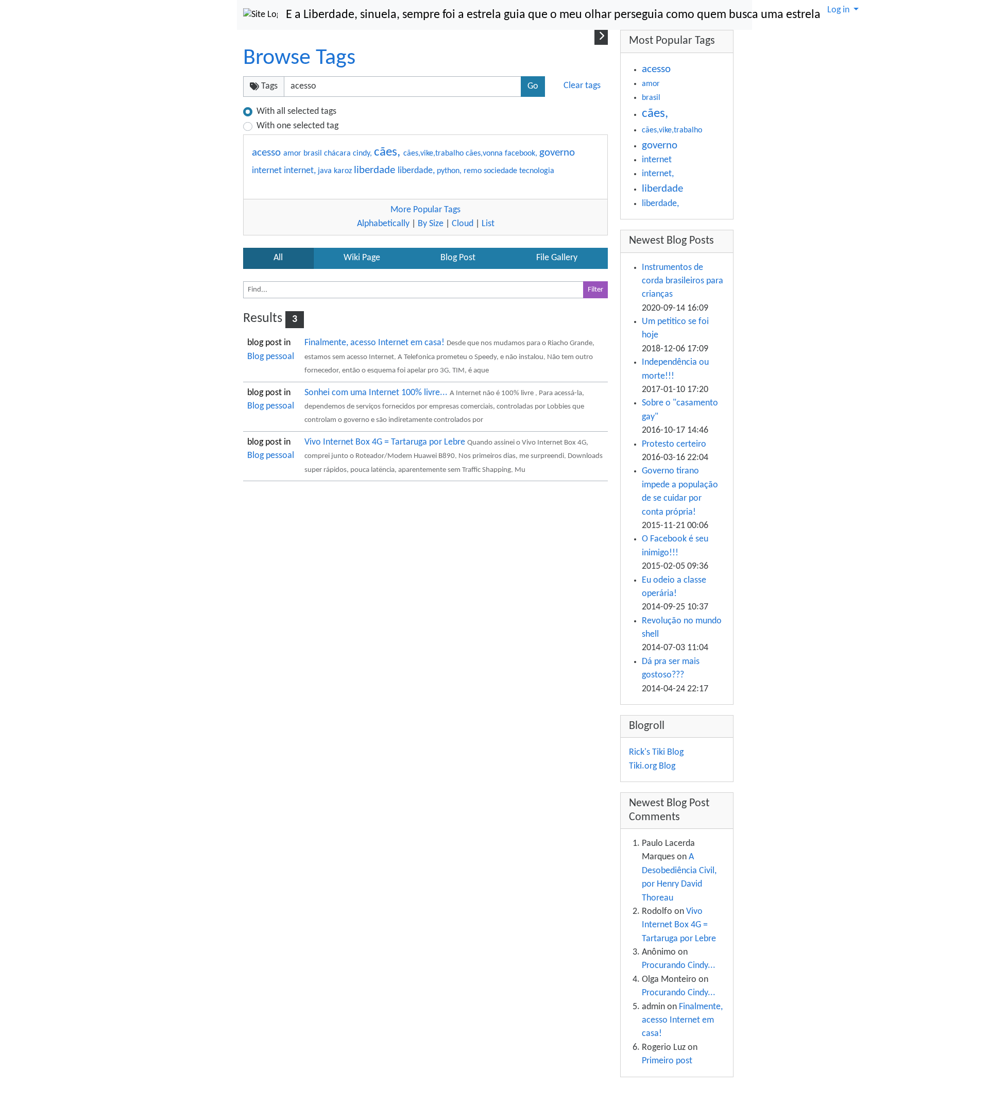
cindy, (363, 153)
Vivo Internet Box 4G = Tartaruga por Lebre (385, 442)
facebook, (522, 153)
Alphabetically (383, 223)
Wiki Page (362, 257)
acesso (267, 152)
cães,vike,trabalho (434, 153)
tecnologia (536, 171)
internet (268, 170)
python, (450, 171)
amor (293, 153)
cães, (388, 152)
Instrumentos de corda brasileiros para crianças (682, 281)
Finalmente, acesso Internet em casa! (375, 342)
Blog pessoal (270, 356)
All (278, 257)
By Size (431, 223)
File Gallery (556, 257)
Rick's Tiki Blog (656, 752)
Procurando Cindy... (678, 965)
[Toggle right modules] (601, 37)
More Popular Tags (425, 210)
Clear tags (582, 85)
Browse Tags (299, 58)
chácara (338, 153)
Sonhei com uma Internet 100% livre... (377, 392)
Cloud (462, 223)
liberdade (376, 170)
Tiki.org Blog (652, 766)
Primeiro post (667, 1061)
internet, (301, 170)
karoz (344, 171)
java (326, 171)
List (488, 223)
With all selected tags (296, 111)
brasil (313, 153)
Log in (839, 10)
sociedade (501, 171)
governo (557, 152)
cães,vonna (485, 153)
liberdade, (417, 170)
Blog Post (457, 257)
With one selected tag (297, 126)
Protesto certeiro (674, 444)
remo (474, 171)
